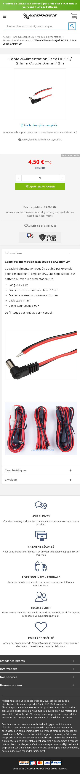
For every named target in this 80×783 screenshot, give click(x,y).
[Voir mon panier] (76, 16)
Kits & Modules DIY (23, 36)
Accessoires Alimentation (17, 40)
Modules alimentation (49, 36)
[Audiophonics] (40, 15)
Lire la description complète (40, 125)
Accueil (7, 36)
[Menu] (5, 16)
